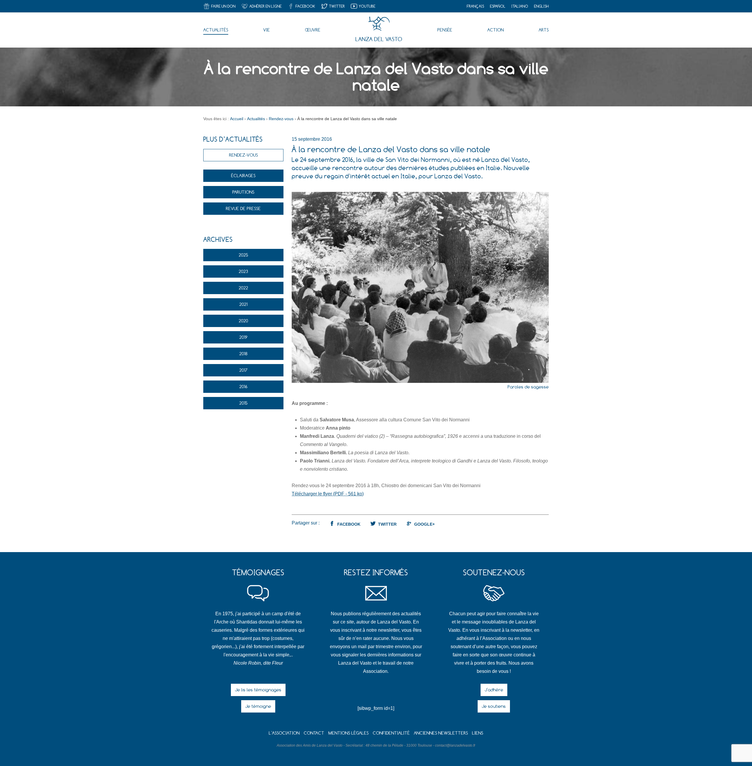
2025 (243, 255)
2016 (243, 386)
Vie (266, 30)
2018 (243, 353)
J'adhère (494, 690)
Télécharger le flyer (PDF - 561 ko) (328, 493)
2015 (243, 403)
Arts (544, 30)
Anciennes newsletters (441, 733)
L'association (284, 733)
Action (495, 30)
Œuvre (312, 30)
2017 (243, 370)
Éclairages (243, 175)
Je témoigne (258, 706)
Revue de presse (243, 208)
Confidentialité (391, 733)
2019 (243, 337)
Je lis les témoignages (258, 690)
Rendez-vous (243, 155)
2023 (243, 271)
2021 (243, 304)
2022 (243, 288)
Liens (477, 733)
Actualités (215, 30)
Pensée (444, 30)
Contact (314, 733)
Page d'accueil (379, 23)
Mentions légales (348, 733)
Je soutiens (494, 706)
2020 (243, 321)
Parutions (243, 192)
